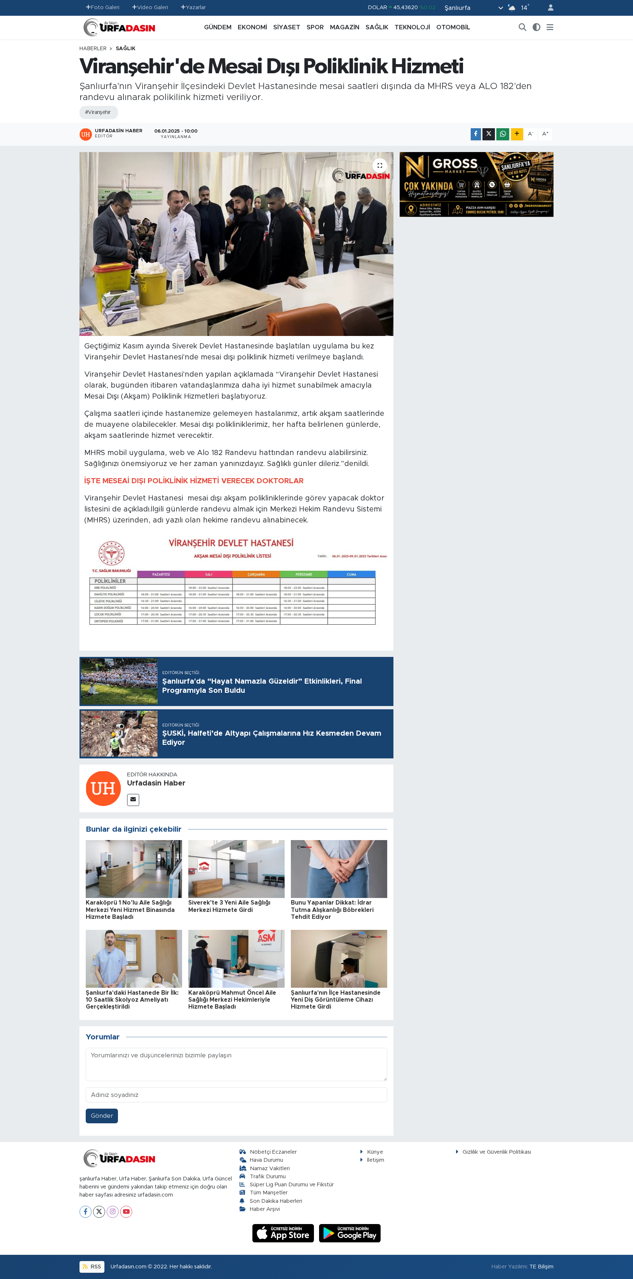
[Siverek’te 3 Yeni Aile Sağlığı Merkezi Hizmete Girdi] (236, 869)
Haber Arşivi (265, 1209)
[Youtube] (126, 1212)
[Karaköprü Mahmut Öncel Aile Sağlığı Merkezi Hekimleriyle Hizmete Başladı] (236, 958)
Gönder (102, 1116)
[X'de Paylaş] (488, 134)
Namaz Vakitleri (270, 1168)
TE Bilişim (541, 1266)
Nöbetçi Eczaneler (273, 1152)
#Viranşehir (98, 112)
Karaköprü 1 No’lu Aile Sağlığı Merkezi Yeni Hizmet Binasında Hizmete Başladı (130, 910)
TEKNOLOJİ (412, 27)
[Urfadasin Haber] (103, 788)
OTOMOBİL (453, 27)
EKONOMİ (252, 27)
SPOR (315, 27)
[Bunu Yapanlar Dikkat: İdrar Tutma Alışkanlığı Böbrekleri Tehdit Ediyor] (339, 869)
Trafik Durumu (268, 1176)
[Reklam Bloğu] (477, 184)
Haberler (93, 48)
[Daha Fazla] (517, 134)
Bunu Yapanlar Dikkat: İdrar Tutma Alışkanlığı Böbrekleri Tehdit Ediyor (332, 910)
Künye (375, 1152)
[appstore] (284, 1233)
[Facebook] (85, 1212)
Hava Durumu (266, 1160)
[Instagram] (113, 1212)
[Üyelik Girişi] (548, 8)
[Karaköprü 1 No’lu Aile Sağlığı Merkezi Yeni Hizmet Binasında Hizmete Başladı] (134, 869)
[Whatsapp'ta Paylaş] (502, 134)
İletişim (375, 1160)
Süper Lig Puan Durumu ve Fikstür (292, 1184)
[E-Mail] (133, 800)
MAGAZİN (344, 27)
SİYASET (286, 27)
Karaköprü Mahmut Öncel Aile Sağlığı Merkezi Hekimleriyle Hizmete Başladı (232, 1000)
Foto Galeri (105, 7)
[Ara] (523, 27)
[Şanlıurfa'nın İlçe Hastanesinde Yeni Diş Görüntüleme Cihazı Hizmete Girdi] (339, 958)
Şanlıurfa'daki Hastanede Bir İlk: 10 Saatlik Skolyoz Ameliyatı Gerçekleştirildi (132, 1000)
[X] (99, 1212)
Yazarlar (196, 7)
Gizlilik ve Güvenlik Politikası (497, 1152)
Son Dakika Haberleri (276, 1201)
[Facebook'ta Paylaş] (476, 134)
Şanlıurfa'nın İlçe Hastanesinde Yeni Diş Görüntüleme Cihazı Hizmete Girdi (336, 1000)
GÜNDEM (218, 27)
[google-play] (350, 1233)
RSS (95, 1266)
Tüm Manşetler (269, 1192)
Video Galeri (152, 7)
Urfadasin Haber (156, 783)
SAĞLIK (377, 27)
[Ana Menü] (550, 27)
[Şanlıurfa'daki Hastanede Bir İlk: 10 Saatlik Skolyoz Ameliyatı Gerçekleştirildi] (134, 958)
